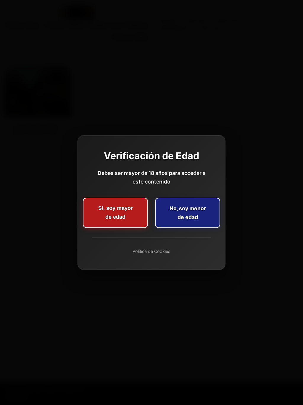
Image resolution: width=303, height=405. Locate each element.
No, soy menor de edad (188, 212)
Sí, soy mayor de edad (115, 212)
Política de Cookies (151, 251)
